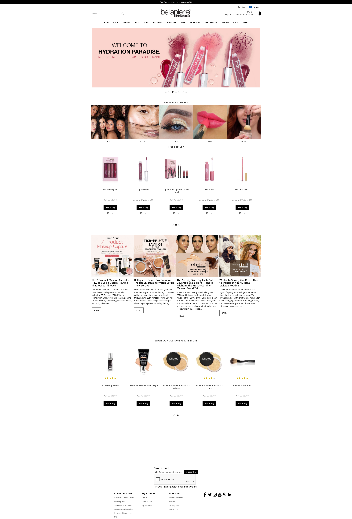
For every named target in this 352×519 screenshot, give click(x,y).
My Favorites (147, 505)
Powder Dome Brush (242, 385)
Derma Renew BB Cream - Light (143, 385)
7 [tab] (186, 92)
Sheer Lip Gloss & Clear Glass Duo (238, 190)
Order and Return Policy (124, 497)
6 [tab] (183, 92)
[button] (255, 7)
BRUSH (244, 141)
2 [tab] (169, 92)
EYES (176, 141)
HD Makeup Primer (110, 385)
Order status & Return (123, 505)
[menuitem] (106, 22)
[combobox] (108, 13)
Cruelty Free (174, 505)
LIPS (210, 141)
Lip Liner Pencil (205, 189)
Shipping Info (119, 501)
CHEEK (142, 141)
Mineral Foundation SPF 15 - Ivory (209, 386)
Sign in (144, 497)
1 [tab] (166, 92)
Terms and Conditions (123, 513)
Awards (172, 501)
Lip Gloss (172, 189)
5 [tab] (179, 92)
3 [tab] (173, 92)
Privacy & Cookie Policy (123, 509)
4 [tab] (176, 92)
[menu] (176, 22)
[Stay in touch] (171, 472)
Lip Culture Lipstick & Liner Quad (139, 190)
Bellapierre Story (176, 497)
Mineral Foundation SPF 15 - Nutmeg (176, 386)
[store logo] (176, 13)
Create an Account (244, 14)
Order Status (147, 501)
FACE (108, 141)
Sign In (228, 14)
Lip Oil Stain (106, 189)
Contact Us (173, 509)
